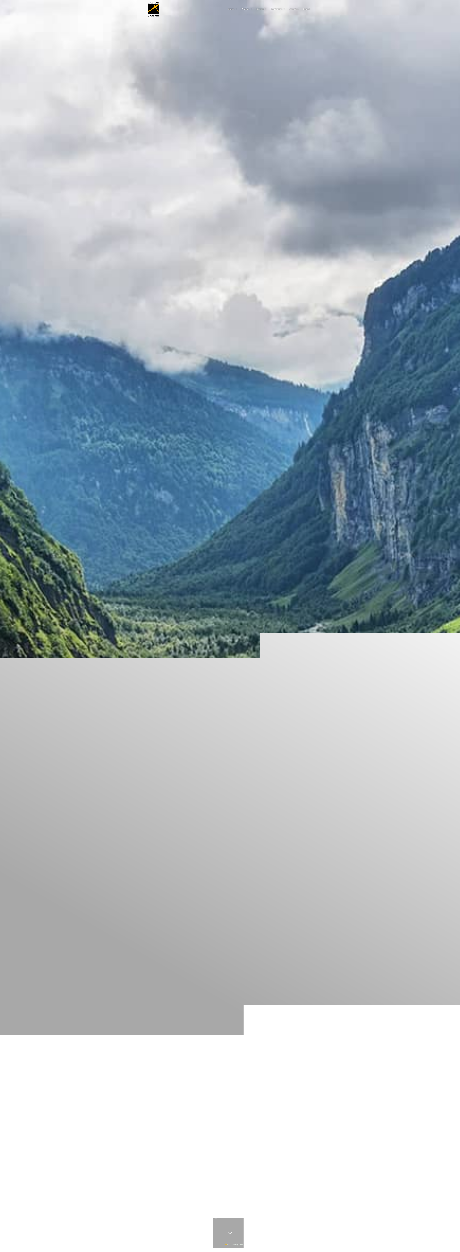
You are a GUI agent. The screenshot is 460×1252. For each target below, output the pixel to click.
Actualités (294, 9)
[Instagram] (159, 1248)
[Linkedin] (147, 1248)
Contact (306, 9)
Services (260, 9)
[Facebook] (153, 1248)
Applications (276, 9)
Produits (245, 9)
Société (231, 9)
